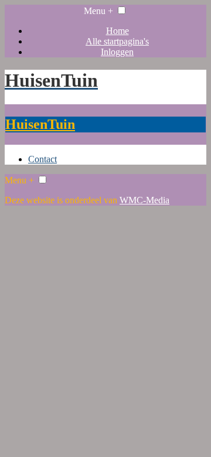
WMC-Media (144, 200)
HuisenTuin (40, 124)
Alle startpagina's (117, 41)
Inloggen (117, 52)
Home (117, 31)
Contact (42, 159)
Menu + (98, 11)
